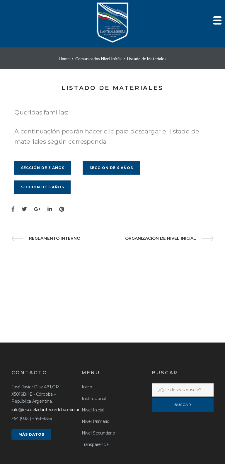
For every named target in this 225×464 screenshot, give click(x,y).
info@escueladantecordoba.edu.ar (45, 409)
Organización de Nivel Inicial (160, 238)
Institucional (94, 398)
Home (64, 58)
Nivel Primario (96, 421)
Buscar (182, 404)
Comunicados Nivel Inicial (98, 58)
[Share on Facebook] (13, 209)
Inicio (87, 387)
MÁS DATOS (31, 434)
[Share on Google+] (37, 209)
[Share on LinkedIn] (49, 209)
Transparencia (95, 444)
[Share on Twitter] (24, 209)
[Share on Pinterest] (61, 209)
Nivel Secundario (98, 433)
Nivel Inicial (93, 410)
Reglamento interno (54, 238)
